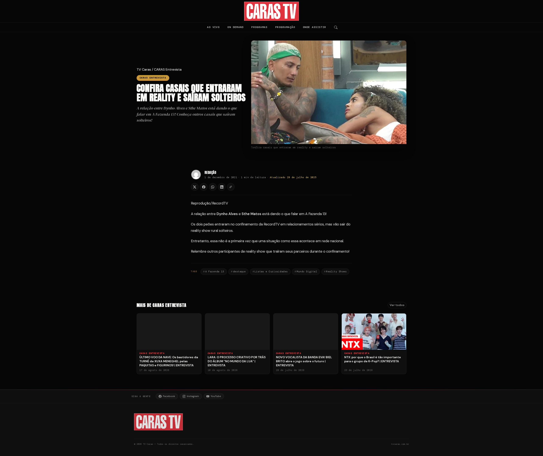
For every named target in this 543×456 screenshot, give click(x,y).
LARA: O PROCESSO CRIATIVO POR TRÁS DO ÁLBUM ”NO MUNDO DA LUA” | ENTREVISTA (237, 361)
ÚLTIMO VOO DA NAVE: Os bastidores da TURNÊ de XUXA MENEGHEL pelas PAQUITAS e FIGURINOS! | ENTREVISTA (168, 361)
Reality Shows (336, 271)
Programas (259, 27)
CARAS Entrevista (168, 69)
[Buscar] (336, 27)
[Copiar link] (231, 187)
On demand (235, 27)
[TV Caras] (271, 11)
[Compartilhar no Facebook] (203, 187)
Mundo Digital (307, 271)
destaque (239, 271)
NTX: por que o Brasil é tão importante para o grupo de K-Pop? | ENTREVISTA (372, 359)
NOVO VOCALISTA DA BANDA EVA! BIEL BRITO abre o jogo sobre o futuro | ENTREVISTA (304, 361)
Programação (285, 27)
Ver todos (397, 305)
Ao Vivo (213, 27)
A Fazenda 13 (214, 271)
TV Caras (144, 69)
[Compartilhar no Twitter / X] (195, 187)
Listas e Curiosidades (271, 271)
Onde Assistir (314, 27)
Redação (210, 172)
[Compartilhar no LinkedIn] (221, 187)
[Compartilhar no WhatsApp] (213, 187)
